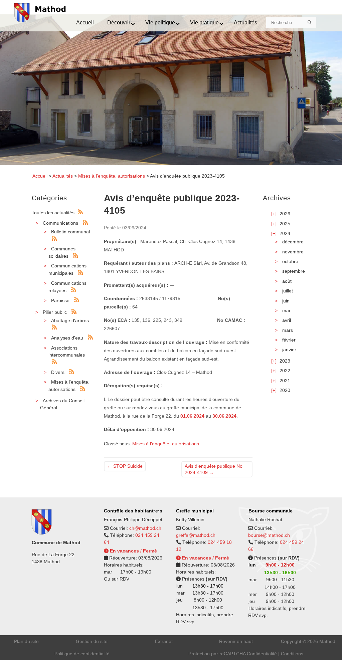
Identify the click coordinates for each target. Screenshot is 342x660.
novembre (293, 251)
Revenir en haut (236, 641)
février (289, 340)
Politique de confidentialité (82, 653)
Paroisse (60, 300)
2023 (285, 361)
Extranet (164, 641)
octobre (290, 261)
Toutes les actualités (53, 212)
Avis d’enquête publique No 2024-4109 (213, 469)
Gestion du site (92, 641)
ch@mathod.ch (145, 528)
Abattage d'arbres (70, 320)
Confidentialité (262, 653)
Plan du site (26, 641)
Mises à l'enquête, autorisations (111, 176)
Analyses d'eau (67, 338)
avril (286, 320)
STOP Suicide (125, 466)
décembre (293, 241)
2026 (285, 213)
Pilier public (55, 312)
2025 (285, 223)
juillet (287, 290)
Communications (60, 223)
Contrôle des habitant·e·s (133, 510)
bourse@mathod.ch (269, 535)
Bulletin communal (70, 231)
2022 (285, 370)
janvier (289, 349)
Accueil (39, 176)
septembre (293, 271)
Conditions (292, 653)
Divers (57, 372)
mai (286, 310)
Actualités (62, 176)
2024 (285, 233)
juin (286, 300)
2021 (285, 380)
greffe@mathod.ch (195, 535)
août (287, 281)
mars (287, 330)
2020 (285, 390)
